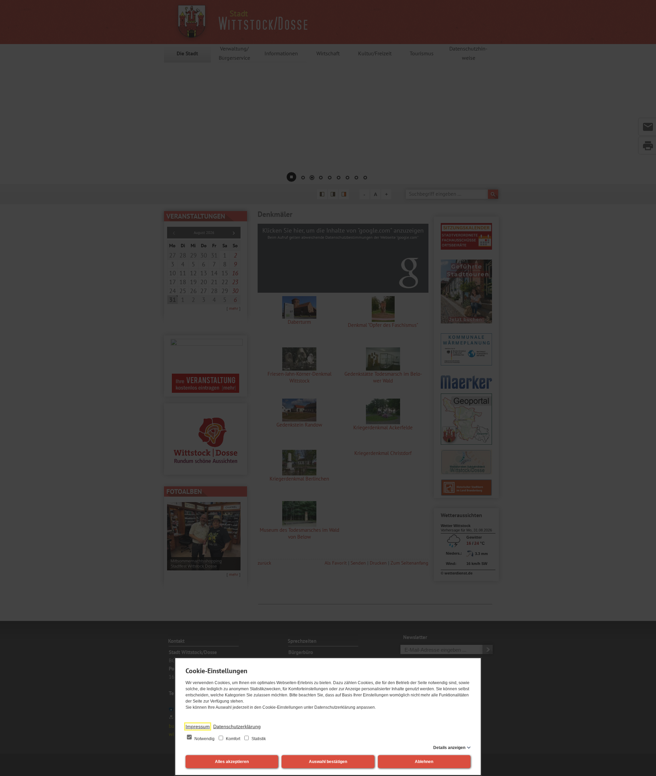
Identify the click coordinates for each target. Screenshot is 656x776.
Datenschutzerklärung (237, 726)
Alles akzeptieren (232, 761)
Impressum (198, 726)
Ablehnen (424, 761)
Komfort (233, 738)
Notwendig (204, 738)
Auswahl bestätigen (328, 761)
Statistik (258, 738)
